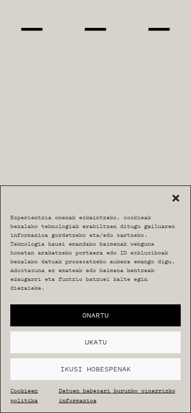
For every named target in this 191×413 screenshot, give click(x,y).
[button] (176, 198)
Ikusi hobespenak (95, 369)
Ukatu (96, 342)
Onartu (95, 315)
